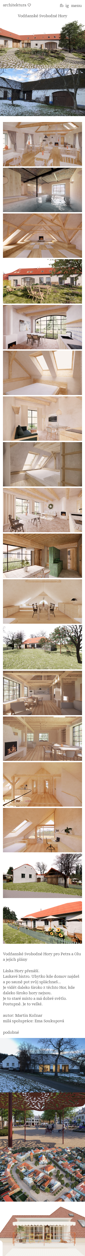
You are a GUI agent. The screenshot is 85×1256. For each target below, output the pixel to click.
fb (61, 5)
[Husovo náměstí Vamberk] (42, 1146)
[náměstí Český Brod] (42, 1200)
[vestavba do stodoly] (42, 1091)
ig (67, 5)
